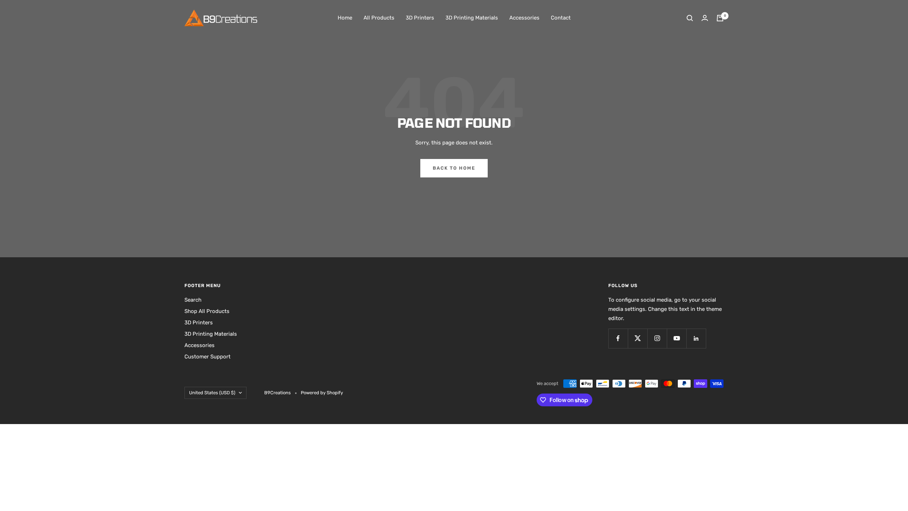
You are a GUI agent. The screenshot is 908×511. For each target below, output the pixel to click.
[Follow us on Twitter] (637, 338)
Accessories (524, 18)
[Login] (705, 18)
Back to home (454, 168)
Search (192, 300)
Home (345, 18)
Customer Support (207, 356)
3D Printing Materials (471, 18)
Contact (561, 18)
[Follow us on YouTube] (676, 338)
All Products (379, 18)
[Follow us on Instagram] (657, 338)
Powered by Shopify (322, 392)
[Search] (690, 18)
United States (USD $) (212, 392)
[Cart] (720, 18)
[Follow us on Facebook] (618, 338)
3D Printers (420, 18)
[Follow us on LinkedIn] (696, 338)
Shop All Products (206, 311)
